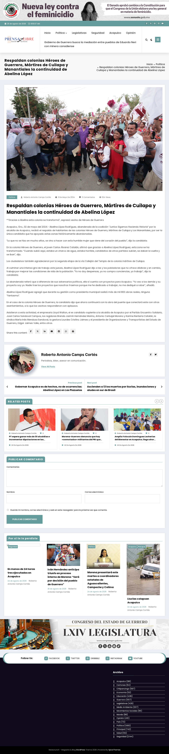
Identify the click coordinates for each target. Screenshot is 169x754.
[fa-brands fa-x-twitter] (150, 23)
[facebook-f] (146, 23)
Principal (62, 547)
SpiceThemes (114, 750)
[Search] (146, 39)
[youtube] (162, 23)
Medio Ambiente (125, 707)
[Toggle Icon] (157, 39)
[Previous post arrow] (7, 387)
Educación (122, 696)
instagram (116, 658)
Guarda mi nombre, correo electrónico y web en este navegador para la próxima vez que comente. (58, 510)
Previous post (75, 383)
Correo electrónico (94, 492)
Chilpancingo (123, 688)
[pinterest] (58, 331)
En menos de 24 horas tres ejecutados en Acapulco (141, 572)
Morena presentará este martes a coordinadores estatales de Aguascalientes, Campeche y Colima (23, 580)
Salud (119, 733)
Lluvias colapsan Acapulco (59, 600)
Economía (121, 692)
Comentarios (13, 467)
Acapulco (115, 33)
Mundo (120, 714)
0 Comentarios (88, 197)
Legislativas (79, 33)
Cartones (121, 685)
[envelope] (51, 331)
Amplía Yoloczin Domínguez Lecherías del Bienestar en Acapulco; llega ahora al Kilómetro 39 (135, 438)
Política (60, 33)
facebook (54, 658)
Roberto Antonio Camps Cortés (37, 197)
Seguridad (97, 33)
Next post (92, 383)
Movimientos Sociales (127, 710)
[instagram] (158, 23)
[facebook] (31, 331)
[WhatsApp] (65, 331)
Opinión (131, 33)
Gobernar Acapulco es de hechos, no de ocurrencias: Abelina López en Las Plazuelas (48, 388)
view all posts (48, 366)
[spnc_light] (151, 39)
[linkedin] (44, 331)
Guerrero (121, 699)
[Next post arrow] (161, 387)
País (119, 721)
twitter (75, 658)
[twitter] (37, 331)
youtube (138, 658)
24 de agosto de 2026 (20, 445)
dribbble (95, 658)
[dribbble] (154, 23)
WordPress (80, 750)
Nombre (11, 492)
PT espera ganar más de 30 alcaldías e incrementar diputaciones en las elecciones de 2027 (29, 438)
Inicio (47, 33)
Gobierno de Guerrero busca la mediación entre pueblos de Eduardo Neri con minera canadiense (90, 44)
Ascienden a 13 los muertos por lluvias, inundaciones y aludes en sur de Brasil (121, 388)
